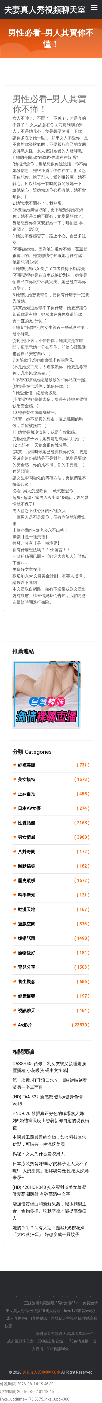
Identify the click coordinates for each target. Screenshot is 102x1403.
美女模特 (53, 779)
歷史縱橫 (53, 880)
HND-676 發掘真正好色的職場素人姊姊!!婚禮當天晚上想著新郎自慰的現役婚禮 (51, 1120)
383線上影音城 (50, 1341)
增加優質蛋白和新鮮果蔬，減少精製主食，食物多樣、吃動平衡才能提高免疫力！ (49, 1210)
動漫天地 (53, 909)
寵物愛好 (53, 952)
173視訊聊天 (58, 1349)
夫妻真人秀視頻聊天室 (41, 1372)
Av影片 (53, 1025)
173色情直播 (78, 1341)
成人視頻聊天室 (20, 1341)
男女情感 (53, 837)
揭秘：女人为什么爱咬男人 (39, 1153)
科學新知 (53, 895)
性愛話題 (53, 822)
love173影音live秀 (79, 1310)
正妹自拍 (53, 793)
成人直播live (16, 1318)
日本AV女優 (53, 808)
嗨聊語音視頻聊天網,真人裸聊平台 (65, 1333)
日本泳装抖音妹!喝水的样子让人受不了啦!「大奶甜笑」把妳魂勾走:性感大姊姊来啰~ (51, 1170)
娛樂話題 (53, 938)
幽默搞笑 (53, 866)
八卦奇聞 (53, 851)
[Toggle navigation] (94, 7)
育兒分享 (53, 967)
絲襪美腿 (53, 765)
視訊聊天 (53, 1010)
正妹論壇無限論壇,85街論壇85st (51, 1303)
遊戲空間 (53, 923)
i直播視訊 (39, 1318)
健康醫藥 (53, 996)
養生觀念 (53, 981)
